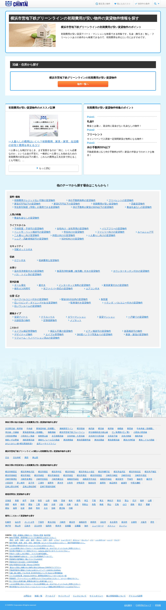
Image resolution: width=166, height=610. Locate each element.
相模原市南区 (106, 479)
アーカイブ (50, 596)
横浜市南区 (70, 472)
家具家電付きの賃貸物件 (116, 285)
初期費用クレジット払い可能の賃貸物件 (34, 200)
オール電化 (20, 285)
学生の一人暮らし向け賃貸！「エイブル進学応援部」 (28, 554)
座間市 (103, 483)
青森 (17, 500)
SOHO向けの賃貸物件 (72, 238)
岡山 (109, 504)
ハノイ (109, 540)
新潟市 (124, 522)
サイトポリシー (96, 596)
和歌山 (85, 504)
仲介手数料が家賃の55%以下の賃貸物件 (93, 207)
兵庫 (69, 504)
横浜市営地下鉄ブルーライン (72, 432)
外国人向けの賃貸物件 (63, 235)
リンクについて (79, 596)
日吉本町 (17, 458)
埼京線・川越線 (12, 432)
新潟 (119, 500)
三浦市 (41, 483)
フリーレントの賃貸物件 (121, 200)
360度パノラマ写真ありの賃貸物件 (95, 334)
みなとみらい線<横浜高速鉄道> (19, 444)
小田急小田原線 (140, 432)
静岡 (22, 504)
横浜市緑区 (39, 475)
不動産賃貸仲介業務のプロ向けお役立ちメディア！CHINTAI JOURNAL (35, 570)
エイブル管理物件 (55, 334)
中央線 (29, 428)
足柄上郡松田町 (29, 487)
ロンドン (123, 526)
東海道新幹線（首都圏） (33, 432)
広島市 (27, 526)
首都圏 (68, 526)
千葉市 (41, 522)
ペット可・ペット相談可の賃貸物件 (32, 232)
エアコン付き (93, 288)
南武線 (91, 428)
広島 (117, 504)
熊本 (38, 508)
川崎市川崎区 (112, 475)
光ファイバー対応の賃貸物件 (58, 288)
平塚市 (130, 479)
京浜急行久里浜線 (96, 436)
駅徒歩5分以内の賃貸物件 (74, 299)
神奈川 (110, 500)
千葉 (94, 500)
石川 (134, 500)
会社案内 (128, 605)
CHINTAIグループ (143, 605)
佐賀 (22, 508)
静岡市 (93, 522)
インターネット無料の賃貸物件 (74, 285)
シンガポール (100, 540)
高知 (7, 508)
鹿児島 (62, 508)
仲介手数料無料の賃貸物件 (81, 200)
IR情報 (158, 605)
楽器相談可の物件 (133, 331)
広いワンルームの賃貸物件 (28, 306)
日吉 (7, 458)
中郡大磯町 (135, 483)
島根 (101, 504)
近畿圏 (78, 526)
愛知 (30, 504)
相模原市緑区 (73, 479)
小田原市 (9, 483)
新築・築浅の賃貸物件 (137, 334)
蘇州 (32, 540)
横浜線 (101, 428)
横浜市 (72, 522)
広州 (45, 540)
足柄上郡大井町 (12, 487)
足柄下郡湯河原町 (48, 487)
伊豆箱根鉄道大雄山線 (98, 432)
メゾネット (75, 320)
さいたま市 (29, 522)
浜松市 (103, 522)
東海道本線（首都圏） (46, 428)
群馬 (78, 500)
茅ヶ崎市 (21, 483)
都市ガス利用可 (22, 288)
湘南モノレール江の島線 (48, 440)
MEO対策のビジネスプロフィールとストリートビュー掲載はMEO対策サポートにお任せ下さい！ (44, 587)
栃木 (71, 500)
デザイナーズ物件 (23, 334)
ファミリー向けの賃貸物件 (110, 232)
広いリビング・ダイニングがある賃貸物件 (35, 302)
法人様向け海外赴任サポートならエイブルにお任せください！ (32, 545)
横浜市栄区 (68, 475)
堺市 (152, 522)
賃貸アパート (21, 317)
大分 (46, 508)
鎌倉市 (140, 479)
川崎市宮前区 (42, 479)
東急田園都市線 (83, 440)
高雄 (22, 540)
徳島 (132, 504)
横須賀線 (81, 428)
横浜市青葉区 (96, 475)
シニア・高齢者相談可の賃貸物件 (31, 238)
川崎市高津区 (11, 479)
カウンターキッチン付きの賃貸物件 (131, 271)
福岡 (15, 508)
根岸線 (111, 428)
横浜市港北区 (135, 472)
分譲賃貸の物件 (22, 320)
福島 (55, 500)
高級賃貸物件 (138, 203)
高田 (26, 458)
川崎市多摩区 (26, 479)
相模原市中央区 (89, 479)
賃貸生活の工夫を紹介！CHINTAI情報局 (23, 562)
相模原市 (83, 522)
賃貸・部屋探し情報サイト (23, 535)
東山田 (35, 458)
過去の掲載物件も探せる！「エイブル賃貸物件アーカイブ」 (31, 556)
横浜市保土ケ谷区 (86, 472)
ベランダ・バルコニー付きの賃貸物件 (123, 302)
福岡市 (49, 526)
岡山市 (18, 526)
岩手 (24, 500)
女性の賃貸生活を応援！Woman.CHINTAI (24, 565)
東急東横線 (68, 440)
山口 (125, 504)
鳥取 (94, 504)
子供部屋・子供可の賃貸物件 (29, 228)
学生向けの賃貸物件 (74, 232)
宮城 (32, 500)
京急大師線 (126, 436)
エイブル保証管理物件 (25, 331)
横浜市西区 (43, 472)
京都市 (134, 522)
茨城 (63, 500)
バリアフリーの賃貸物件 (114, 228)
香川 (140, 504)
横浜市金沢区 (119, 472)
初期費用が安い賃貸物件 (105, 203)
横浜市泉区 (82, 475)
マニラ (116, 540)
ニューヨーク (98, 526)
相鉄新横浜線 (28, 440)
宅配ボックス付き (23, 249)
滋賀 (46, 504)
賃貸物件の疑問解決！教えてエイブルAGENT (25, 559)
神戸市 (8, 526)
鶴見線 (130, 428)
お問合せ (27, 596)
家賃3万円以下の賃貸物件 (27, 203)
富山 (127, 500)
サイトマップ (64, 596)
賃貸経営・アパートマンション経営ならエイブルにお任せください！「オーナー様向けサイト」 (44, 578)
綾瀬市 (124, 483)
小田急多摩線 (11, 436)
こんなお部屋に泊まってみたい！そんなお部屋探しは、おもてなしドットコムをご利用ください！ (45, 548)
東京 (101, 500)
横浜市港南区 (11, 475)
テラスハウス (48, 317)
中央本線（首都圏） (145, 428)
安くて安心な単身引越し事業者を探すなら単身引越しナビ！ (31, 581)
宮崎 (53, 508)
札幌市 (8, 522)
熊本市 (58, 526)
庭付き (42, 285)
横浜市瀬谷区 (53, 475)
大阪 (61, 504)
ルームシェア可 (146, 232)
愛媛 (148, 504)
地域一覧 (38, 596)
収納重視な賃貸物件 (49, 260)
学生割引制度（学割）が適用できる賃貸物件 (37, 207)
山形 (48, 500)
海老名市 (92, 483)
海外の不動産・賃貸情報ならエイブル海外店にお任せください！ (32, 537)
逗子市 (31, 483)
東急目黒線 (99, 440)
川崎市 (62, 522)
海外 (86, 526)
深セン (38, 540)
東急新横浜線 (113, 440)
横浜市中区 (56, 472)
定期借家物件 (50, 320)
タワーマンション (77, 317)
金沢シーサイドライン (46, 444)
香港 (11, 540)
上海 (27, 540)
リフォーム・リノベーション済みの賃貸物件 (37, 338)
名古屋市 (114, 522)
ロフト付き (20, 260)
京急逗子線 (113, 436)
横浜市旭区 (25, 475)
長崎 (30, 508)
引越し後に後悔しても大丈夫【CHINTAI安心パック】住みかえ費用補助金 (36, 573)
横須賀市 (119, 479)
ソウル (56, 540)
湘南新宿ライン (66, 428)
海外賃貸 (47, 535)
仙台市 (18, 522)
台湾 (16, 540)
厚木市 (60, 483)
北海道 (8, 500)
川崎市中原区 (141, 475)
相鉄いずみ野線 (12, 440)
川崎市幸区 (126, 475)
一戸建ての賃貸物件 (138, 317)
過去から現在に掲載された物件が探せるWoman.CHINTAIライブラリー (35, 567)
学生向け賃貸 (38, 535)
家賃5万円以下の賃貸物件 (67, 203)
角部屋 (104, 299)
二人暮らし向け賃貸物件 (26, 235)
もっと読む (44, 168)
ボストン (111, 526)
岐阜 (15, 504)
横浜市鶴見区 (11, 472)
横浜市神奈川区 (27, 472)
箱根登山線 (43, 436)
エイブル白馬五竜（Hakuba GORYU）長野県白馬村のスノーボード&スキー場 (37, 576)
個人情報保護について (116, 596)
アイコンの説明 (135, 596)
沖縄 (71, 508)
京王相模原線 (57, 436)
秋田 (40, 500)
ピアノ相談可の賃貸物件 (98, 331)
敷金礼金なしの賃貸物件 (139, 207)
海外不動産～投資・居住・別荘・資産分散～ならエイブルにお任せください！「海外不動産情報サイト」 (47, 543)
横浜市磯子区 (104, 472)
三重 (38, 504)
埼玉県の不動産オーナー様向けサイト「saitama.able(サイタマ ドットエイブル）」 (39, 551)
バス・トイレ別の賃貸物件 (28, 274)
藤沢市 (149, 479)
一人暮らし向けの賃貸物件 (101, 235)
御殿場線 (52, 432)
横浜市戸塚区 (150, 472)
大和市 (70, 483)
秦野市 (50, 483)
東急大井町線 (129, 440)
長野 (7, 504)
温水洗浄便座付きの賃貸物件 (29, 271)
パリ (91, 540)
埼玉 (86, 500)
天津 (50, 540)
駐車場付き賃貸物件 (81, 302)
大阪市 (144, 522)
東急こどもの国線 (146, 440)
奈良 (76, 504)
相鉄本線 (139, 436)
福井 (142, 500)
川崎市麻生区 (57, 479)
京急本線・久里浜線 (76, 436)
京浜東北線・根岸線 (14, 428)
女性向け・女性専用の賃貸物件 (73, 228)
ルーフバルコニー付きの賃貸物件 (31, 299)
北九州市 (38, 526)
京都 (53, 504)
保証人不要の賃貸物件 (61, 331)
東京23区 (52, 522)
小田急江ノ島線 (27, 436)
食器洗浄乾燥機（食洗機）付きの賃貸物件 (78, 271)
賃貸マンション (107, 317)
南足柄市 (113, 483)
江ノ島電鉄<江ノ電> (121, 432)
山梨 (150, 500)
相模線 (120, 428)
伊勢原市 (80, 483)
